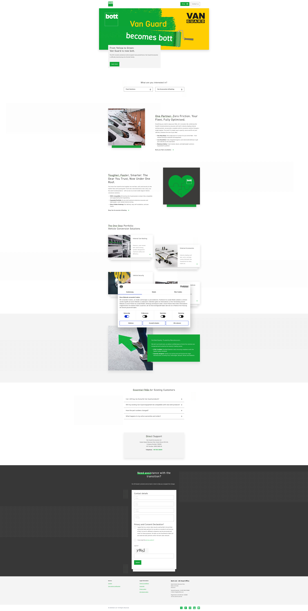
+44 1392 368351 (157, 450)
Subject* (137, 509)
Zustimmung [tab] (129, 292)
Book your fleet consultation (163, 150)
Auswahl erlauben (154, 323)
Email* (136, 503)
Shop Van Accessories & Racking (117, 210)
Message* (137, 516)
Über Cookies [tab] (178, 292)
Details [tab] (154, 292)
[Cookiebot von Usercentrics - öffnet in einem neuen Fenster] (181, 286)
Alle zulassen (177, 323)
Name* (136, 496)
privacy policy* (150, 540)
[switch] (145, 316)
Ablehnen (131, 323)
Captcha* (136, 546)
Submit (138, 563)
